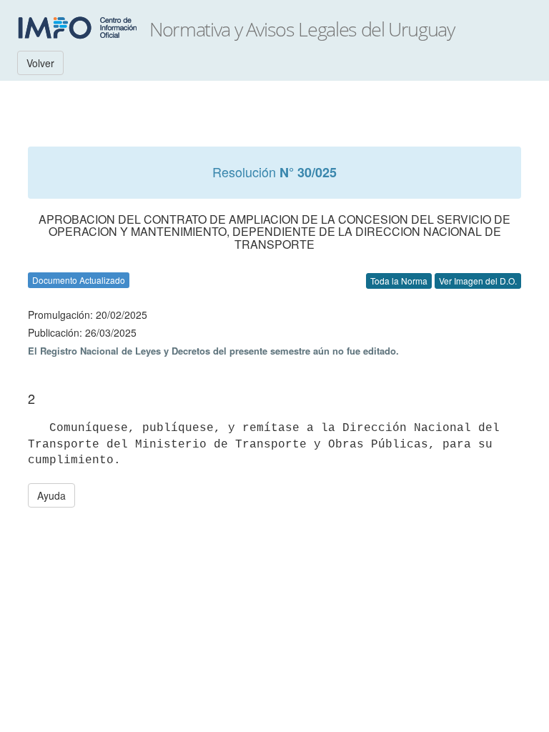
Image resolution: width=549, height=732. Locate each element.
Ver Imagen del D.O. (478, 280)
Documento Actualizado (78, 280)
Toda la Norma (398, 280)
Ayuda (51, 495)
